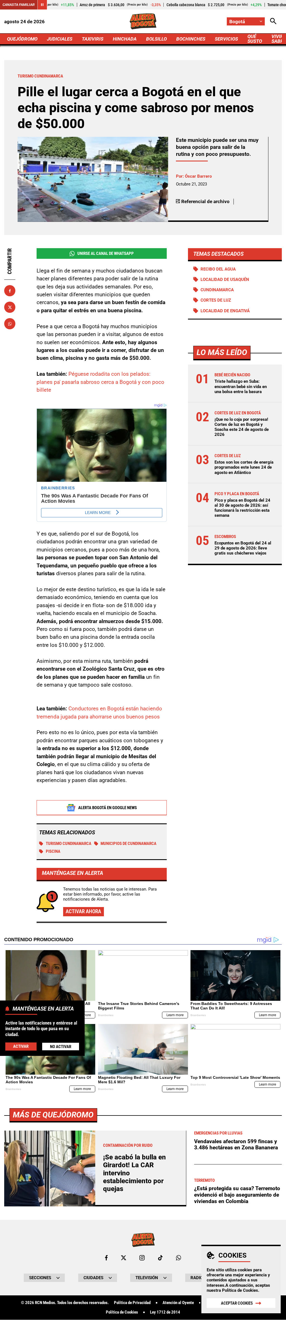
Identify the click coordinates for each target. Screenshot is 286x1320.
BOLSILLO (156, 39)
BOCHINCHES (190, 39)
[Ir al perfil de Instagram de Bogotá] (142, 1257)
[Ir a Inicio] (143, 21)
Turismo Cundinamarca (68, 843)
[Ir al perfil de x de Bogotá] (123, 1257)
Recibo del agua (218, 269)
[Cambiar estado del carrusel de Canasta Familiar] (42, 5)
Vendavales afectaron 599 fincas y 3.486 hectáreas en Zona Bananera (236, 1144)
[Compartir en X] (9, 307)
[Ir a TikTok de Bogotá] (160, 1257)
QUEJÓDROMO (22, 39)
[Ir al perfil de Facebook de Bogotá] (106, 1257)
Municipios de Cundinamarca (128, 843)
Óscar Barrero (198, 176)
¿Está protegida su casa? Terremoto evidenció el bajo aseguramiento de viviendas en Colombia (237, 1194)
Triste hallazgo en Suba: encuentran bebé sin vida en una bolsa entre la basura (240, 386)
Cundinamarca (217, 289)
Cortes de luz (216, 300)
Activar (20, 1046)
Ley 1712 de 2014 (165, 1312)
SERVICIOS (226, 39)
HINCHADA (125, 39)
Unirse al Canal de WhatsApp (105, 253)
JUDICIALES (59, 39)
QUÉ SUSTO (254, 39)
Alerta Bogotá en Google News (107, 807)
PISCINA (53, 851)
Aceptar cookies (237, 1303)
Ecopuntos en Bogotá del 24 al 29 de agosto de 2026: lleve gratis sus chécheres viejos (242, 548)
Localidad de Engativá (225, 310)
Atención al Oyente (178, 1303)
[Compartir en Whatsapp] (9, 323)
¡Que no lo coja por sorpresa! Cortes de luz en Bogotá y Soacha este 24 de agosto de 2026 (241, 427)
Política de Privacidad (132, 1303)
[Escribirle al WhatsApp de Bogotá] (178, 1257)
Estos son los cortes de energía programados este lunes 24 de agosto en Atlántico (243, 467)
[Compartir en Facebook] (9, 290)
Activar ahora (83, 911)
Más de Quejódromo (53, 1114)
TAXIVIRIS (92, 39)
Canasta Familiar (19, 5)
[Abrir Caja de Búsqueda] (273, 21)
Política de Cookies (240, 1290)
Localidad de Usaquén (225, 279)
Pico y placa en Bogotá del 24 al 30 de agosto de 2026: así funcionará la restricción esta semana (242, 508)
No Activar (60, 1046)
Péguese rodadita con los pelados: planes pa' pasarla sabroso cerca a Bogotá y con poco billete (100, 382)
